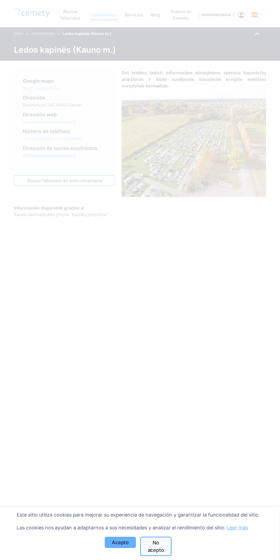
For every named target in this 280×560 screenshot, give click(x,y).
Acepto (120, 542)
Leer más (237, 527)
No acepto (156, 546)
